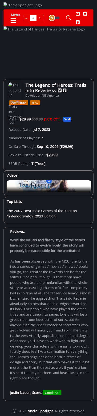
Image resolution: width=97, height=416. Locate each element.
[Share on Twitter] (59, 90)
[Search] (68, 18)
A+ (40, 18)
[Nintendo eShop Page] (54, 90)
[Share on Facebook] (64, 90)
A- (26, 18)
